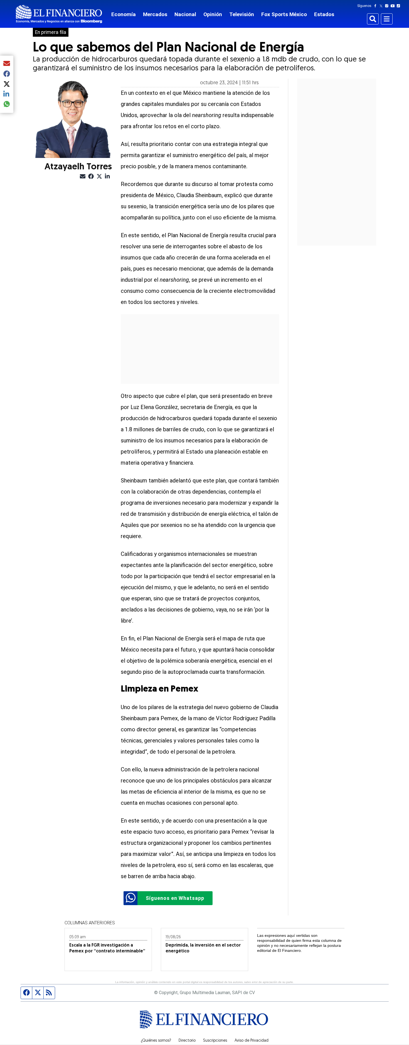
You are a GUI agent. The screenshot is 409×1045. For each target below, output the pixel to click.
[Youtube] (394, 5)
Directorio (187, 1041)
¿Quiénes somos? (156, 1041)
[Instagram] (388, 5)
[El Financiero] (59, 14)
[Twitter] (382, 5)
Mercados (155, 14)
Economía (123, 14)
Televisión (241, 14)
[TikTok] (399, 5)
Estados (324, 14)
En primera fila (50, 32)
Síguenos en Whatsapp (175, 898)
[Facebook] (376, 5)
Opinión (212, 14)
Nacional (185, 14)
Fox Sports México (284, 14)
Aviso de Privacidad (251, 1041)
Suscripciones (215, 1041)
